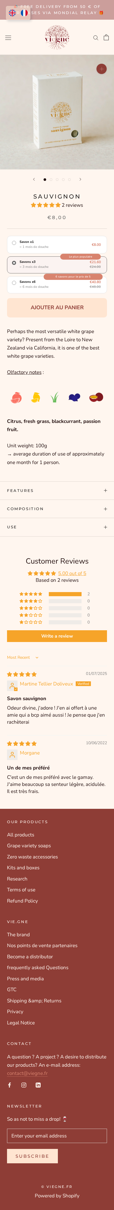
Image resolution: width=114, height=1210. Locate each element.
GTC (11, 989)
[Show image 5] (69, 179)
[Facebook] (9, 1085)
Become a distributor (30, 956)
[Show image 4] (63, 179)
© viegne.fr (56, 1186)
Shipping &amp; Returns (34, 1000)
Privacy (15, 1011)
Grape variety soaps (29, 845)
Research (17, 878)
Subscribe (32, 1156)
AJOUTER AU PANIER (57, 307)
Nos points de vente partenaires (42, 945)
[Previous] (34, 179)
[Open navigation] (8, 37)
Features (20, 490)
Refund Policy (22, 901)
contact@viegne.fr (27, 1073)
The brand (18, 934)
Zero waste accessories (32, 856)
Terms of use (21, 889)
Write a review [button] (57, 636)
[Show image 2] (51, 179)
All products (20, 834)
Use (12, 527)
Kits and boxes (23, 867)
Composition (25, 508)
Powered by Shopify (57, 1195)
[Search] (96, 37)
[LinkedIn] (38, 1085)
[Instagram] (23, 1085)
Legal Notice (21, 1022)
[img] (22, 674)
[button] (46, 205)
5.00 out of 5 (72, 573)
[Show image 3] (57, 179)
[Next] (80, 179)
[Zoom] (101, 69)
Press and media (25, 978)
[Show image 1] (45, 179)
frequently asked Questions (37, 967)
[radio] (57, 244)
